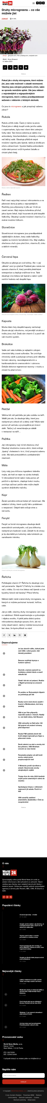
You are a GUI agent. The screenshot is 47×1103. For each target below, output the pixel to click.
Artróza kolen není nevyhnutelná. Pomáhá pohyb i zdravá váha (30, 1024)
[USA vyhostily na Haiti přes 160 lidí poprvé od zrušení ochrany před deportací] (9, 726)
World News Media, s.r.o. (19, 1091)
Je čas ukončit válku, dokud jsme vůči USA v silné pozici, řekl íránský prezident (31, 650)
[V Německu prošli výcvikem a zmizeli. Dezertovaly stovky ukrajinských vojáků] (9, 768)
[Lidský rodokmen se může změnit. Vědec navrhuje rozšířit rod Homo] (11, 981)
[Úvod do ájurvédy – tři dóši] (11, 915)
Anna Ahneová (12, 59)
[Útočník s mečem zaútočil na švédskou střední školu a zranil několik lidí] (9, 673)
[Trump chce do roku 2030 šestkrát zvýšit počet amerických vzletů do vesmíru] (9, 779)
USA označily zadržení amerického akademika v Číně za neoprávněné (30, 799)
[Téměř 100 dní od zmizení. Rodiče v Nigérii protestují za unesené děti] (9, 683)
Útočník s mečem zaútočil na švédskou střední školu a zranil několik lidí (30, 672)
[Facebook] (37, 3)
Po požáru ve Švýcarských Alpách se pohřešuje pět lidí (31, 693)
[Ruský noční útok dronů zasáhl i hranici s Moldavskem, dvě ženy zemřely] (9, 704)
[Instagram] (40, 3)
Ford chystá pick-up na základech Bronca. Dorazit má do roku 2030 (30, 1002)
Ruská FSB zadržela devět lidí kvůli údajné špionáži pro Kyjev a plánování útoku (31, 736)
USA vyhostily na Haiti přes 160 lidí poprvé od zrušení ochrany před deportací (30, 725)
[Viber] (20, 67)
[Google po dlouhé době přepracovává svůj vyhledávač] (11, 959)
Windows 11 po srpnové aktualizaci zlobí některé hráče (31, 1013)
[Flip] (26, 67)
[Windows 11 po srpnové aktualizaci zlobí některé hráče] (11, 1014)
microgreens (16, 106)
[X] (43, 3)
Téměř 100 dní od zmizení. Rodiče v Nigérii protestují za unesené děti (31, 682)
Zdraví (5, 19)
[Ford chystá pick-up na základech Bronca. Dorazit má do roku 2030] (11, 1003)
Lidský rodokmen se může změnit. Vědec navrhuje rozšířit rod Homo (31, 980)
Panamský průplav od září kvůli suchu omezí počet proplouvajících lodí (30, 757)
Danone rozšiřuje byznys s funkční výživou (28, 661)
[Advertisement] (23, 832)
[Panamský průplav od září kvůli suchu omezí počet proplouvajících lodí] (9, 758)
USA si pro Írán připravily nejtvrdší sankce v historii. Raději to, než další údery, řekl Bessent (31, 714)
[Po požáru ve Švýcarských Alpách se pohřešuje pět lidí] (9, 694)
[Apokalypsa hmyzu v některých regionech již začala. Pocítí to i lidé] (9, 790)
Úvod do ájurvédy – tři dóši (28, 915)
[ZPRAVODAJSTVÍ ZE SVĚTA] (7, 3)
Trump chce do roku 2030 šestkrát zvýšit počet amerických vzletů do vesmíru (31, 778)
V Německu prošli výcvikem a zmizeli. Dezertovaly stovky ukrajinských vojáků (29, 767)
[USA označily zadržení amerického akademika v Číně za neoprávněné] (9, 800)
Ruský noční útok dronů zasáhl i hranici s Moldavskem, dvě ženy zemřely (30, 704)
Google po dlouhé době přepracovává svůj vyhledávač (32, 958)
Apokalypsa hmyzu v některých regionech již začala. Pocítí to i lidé (30, 789)
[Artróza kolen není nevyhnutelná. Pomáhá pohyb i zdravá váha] (11, 1025)
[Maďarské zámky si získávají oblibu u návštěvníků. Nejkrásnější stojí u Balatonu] (11, 992)
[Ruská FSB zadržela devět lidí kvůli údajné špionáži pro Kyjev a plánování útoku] (9, 736)
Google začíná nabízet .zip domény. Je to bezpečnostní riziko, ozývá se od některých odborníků (32, 925)
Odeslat (23, 1082)
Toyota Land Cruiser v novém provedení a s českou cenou (29, 936)
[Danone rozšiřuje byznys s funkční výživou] (9, 662)
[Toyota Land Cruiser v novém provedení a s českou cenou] (11, 937)
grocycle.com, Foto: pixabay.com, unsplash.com (22, 55)
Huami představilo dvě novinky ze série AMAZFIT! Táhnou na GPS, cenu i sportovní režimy (32, 947)
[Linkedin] (15, 67)
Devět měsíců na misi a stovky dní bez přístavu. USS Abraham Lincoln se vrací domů (31, 746)
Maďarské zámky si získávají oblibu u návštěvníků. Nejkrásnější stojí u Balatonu (32, 991)
